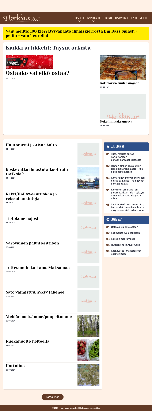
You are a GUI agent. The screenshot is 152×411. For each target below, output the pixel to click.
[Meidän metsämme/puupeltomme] (88, 326)
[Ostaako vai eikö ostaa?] (52, 62)
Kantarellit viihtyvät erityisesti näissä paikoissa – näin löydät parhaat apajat (128, 180)
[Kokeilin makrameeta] (123, 117)
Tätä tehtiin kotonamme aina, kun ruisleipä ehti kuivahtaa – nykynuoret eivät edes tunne (127, 207)
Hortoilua (15, 366)
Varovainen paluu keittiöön (32, 243)
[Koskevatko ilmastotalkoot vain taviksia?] (88, 178)
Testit (134, 18)
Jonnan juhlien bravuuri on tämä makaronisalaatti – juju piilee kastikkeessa (127, 168)
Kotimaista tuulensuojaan (119, 83)
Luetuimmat (117, 146)
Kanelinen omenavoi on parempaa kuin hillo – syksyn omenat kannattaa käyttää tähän (127, 194)
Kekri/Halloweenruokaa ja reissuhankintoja (31, 196)
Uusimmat (116, 219)
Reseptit (79, 18)
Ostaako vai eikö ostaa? (37, 73)
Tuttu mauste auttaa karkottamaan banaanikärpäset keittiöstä (126, 156)
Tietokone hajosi (22, 218)
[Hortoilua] (88, 375)
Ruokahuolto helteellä (27, 341)
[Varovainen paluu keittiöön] (88, 252)
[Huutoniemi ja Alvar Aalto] (88, 154)
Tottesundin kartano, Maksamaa (38, 267)
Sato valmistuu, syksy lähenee (35, 292)
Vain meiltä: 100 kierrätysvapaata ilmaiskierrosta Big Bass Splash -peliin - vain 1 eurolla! (71, 33)
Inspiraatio (93, 18)
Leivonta (108, 18)
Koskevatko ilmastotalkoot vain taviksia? (37, 171)
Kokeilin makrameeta (116, 121)
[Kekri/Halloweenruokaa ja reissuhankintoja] (88, 203)
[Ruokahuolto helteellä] (88, 350)
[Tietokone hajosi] (88, 228)
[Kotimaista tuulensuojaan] (123, 70)
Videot (143, 18)
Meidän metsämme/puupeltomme (39, 316)
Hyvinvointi (121, 18)
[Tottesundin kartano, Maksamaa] (88, 277)
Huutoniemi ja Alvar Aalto (31, 145)
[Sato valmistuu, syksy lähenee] (88, 301)
